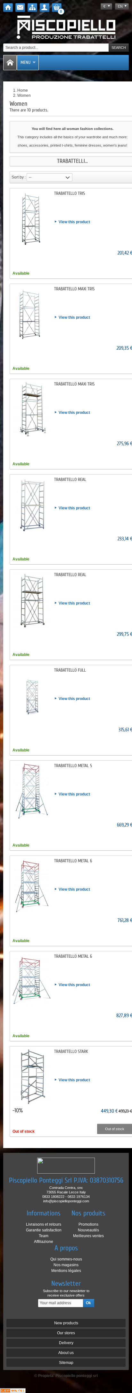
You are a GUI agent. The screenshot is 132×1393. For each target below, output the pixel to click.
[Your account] (44, 7)
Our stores (66, 1333)
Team (43, 1236)
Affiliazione (43, 1241)
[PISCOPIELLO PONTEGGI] (66, 27)
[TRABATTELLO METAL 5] (31, 791)
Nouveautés (88, 1230)
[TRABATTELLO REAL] (31, 505)
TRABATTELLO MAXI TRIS (74, 289)
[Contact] (20, 7)
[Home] (8, 7)
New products (66, 1323)
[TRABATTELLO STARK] (31, 1077)
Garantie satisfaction (44, 1230)
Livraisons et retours (43, 1224)
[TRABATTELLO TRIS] (31, 219)
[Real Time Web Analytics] (13, 1390)
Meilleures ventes (88, 1236)
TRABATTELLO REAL (70, 479)
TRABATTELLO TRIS (69, 193)
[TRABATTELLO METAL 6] (31, 886)
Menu (25, 62)
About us (66, 1353)
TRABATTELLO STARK (71, 1051)
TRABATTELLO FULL (70, 670)
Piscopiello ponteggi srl (76, 1376)
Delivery (66, 1343)
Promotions (88, 1224)
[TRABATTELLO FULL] (31, 695)
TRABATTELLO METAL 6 (73, 861)
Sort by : (19, 177)
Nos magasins (66, 1265)
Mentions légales (66, 1270)
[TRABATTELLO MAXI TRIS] (31, 314)
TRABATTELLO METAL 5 (73, 765)
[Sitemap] (32, 7)
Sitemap (66, 1362)
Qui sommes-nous (66, 1259)
